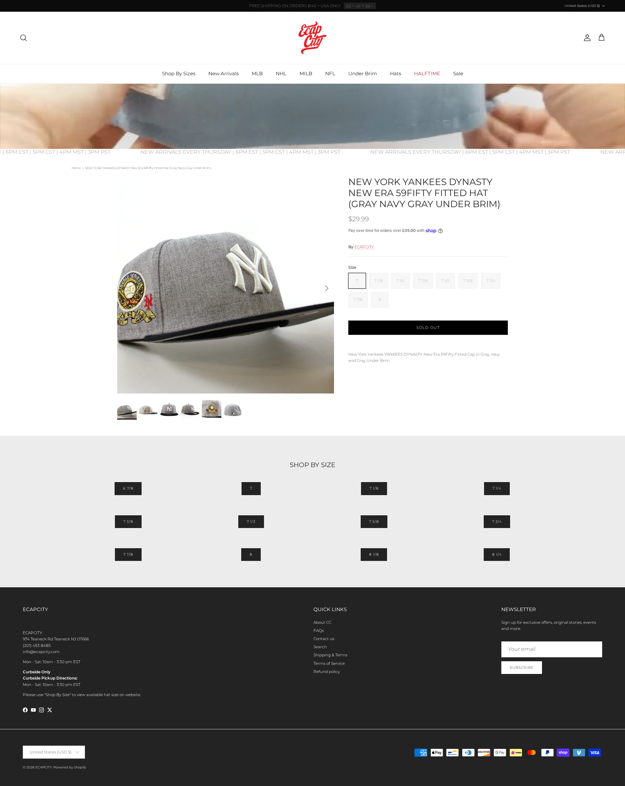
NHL (281, 73)
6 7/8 (128, 488)
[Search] (23, 38)
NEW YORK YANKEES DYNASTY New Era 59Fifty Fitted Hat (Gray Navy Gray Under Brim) (148, 168)
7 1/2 (251, 521)
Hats (395, 73)
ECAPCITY (364, 246)
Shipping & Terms (330, 654)
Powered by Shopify (69, 767)
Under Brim (362, 73)
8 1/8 (374, 554)
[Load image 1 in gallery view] (225, 285)
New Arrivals (223, 73)
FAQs (318, 630)
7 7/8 (128, 554)
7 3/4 (497, 521)
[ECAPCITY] (312, 37)
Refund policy (326, 671)
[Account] (586, 38)
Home (76, 168)
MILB (305, 73)
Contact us (323, 638)
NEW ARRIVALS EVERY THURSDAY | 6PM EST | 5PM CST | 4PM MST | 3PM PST (250, 152)
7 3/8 (128, 521)
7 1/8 (374, 488)
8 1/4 (496, 554)
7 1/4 (497, 488)
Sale (458, 73)
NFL (330, 73)
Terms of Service (329, 663)
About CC (322, 622)
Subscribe (522, 667)
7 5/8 (374, 521)
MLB (257, 73)
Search (320, 646)
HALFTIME (427, 73)
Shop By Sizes (178, 73)
